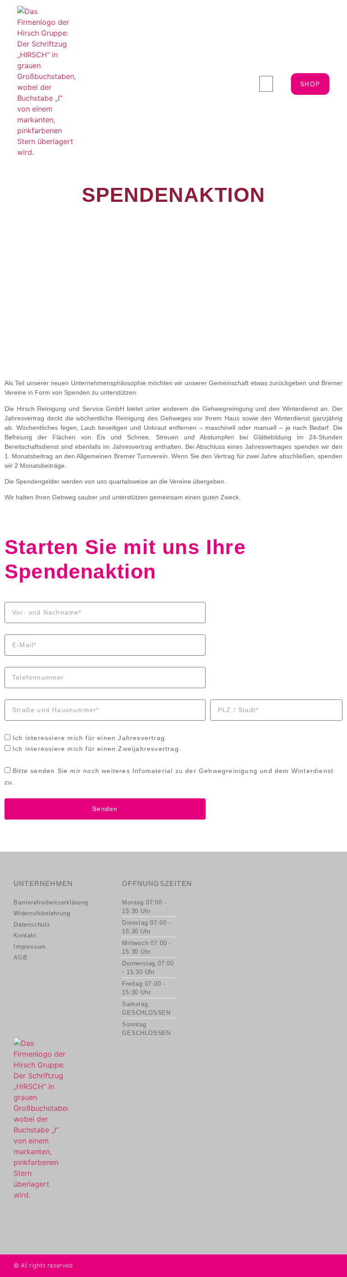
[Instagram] (328, 1266)
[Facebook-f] (314, 1266)
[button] (266, 84)
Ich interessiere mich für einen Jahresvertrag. (90, 737)
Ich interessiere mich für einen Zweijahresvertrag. (97, 748)
